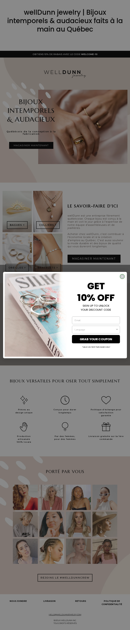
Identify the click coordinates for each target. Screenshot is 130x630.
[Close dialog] (122, 276)
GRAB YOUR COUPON (96, 339)
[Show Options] (116, 329)
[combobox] (95, 329)
